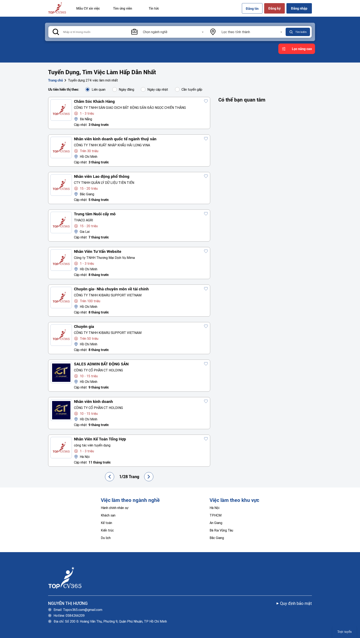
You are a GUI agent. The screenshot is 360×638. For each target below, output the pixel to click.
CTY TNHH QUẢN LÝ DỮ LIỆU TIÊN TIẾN (104, 182)
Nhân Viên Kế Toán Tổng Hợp (100, 439)
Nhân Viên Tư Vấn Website (97, 251)
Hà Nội (214, 508)
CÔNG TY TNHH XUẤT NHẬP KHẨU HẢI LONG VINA (112, 145)
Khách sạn (108, 515)
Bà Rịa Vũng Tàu (221, 530)
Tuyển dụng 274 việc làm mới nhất (93, 80)
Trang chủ (55, 80)
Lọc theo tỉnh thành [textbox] (235, 32)
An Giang (216, 523)
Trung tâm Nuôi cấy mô (95, 214)
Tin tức (154, 8)
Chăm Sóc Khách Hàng (94, 101)
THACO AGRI (83, 220)
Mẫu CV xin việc (88, 8)
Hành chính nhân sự (115, 508)
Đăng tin (252, 8)
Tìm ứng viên (122, 8)
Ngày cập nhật (157, 89)
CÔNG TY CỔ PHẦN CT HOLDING (98, 370)
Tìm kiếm (301, 32)
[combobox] (173, 32)
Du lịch (106, 538)
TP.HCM (215, 515)
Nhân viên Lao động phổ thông (101, 176)
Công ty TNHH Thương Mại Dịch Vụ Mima (104, 258)
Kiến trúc (107, 530)
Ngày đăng (126, 89)
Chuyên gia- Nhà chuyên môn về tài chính (111, 289)
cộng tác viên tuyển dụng (92, 445)
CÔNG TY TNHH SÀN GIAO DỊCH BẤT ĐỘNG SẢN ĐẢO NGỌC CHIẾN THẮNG (130, 107)
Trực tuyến (344, 631)
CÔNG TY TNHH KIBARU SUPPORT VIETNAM (107, 295)
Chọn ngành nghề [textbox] (155, 32)
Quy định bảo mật (296, 603)
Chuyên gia (84, 326)
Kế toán (106, 523)
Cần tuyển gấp (191, 89)
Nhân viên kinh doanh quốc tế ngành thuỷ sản (115, 139)
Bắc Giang (217, 538)
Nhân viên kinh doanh (93, 401)
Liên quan (98, 89)
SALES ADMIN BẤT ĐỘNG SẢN (101, 364)
